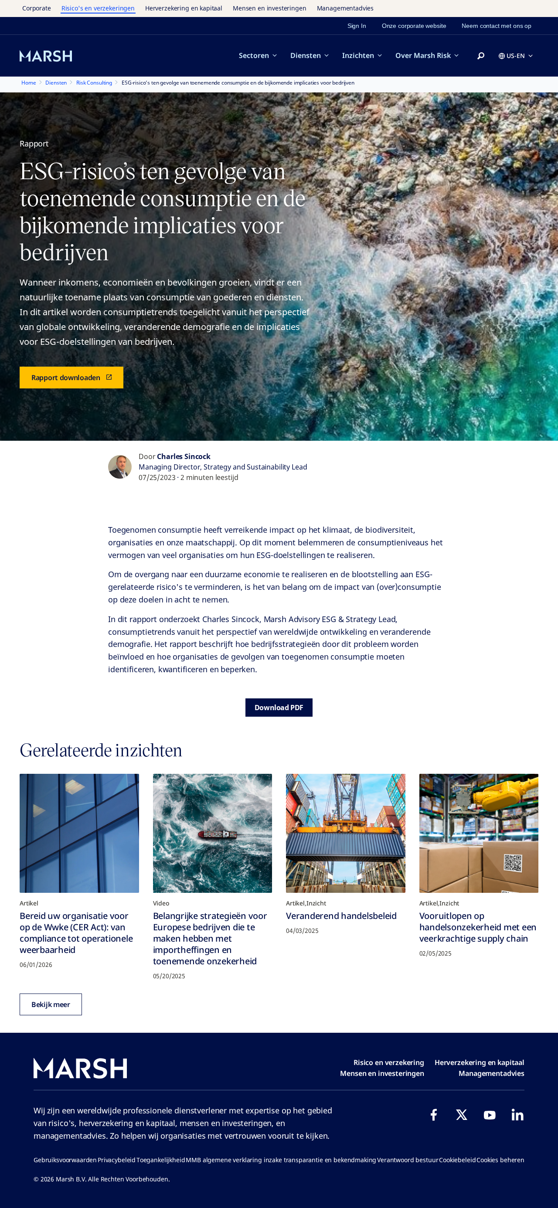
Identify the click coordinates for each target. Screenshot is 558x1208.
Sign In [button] (356, 25)
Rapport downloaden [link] (65, 377)
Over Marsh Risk (423, 55)
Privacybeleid (117, 1160)
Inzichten (358, 55)
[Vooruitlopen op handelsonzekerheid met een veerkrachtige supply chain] (479, 833)
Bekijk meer (50, 1004)
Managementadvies (345, 8)
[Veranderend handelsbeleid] (345, 833)
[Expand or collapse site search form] (481, 56)
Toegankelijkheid (160, 1160)
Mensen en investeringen (269, 8)
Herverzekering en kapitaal (183, 8)
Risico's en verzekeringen (98, 8)
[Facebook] (433, 1114)
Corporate (36, 8)
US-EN (516, 55)
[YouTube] (489, 1114)
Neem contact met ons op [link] (496, 25)
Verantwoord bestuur (407, 1160)
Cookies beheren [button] (500, 1160)
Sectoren (254, 55)
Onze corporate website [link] (414, 25)
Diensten (305, 55)
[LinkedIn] (517, 1114)
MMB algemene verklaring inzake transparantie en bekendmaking (281, 1160)
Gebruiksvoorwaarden (65, 1160)
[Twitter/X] (461, 1114)
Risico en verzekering (389, 1062)
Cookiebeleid (457, 1160)
